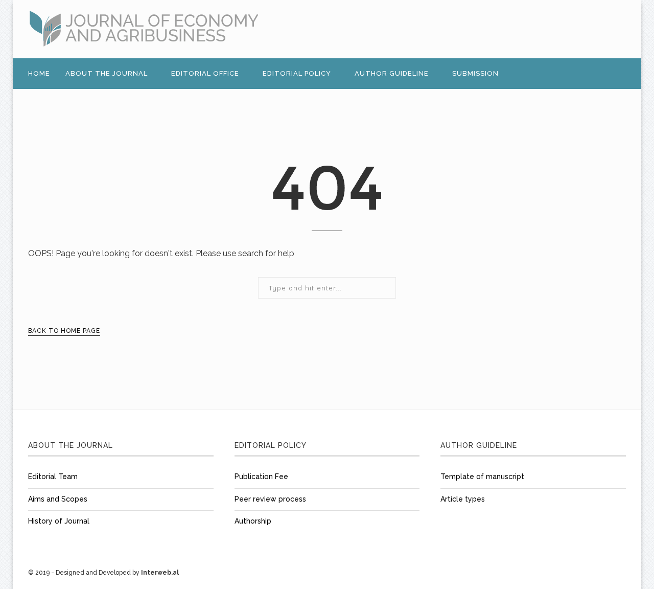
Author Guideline (392, 73)
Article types (462, 499)
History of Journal (58, 521)
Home (39, 73)
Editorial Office (205, 73)
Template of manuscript (482, 476)
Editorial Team (53, 476)
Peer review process (270, 499)
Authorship (253, 521)
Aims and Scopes (57, 499)
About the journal (106, 73)
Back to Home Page (64, 330)
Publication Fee (261, 476)
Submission (475, 73)
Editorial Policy (297, 73)
